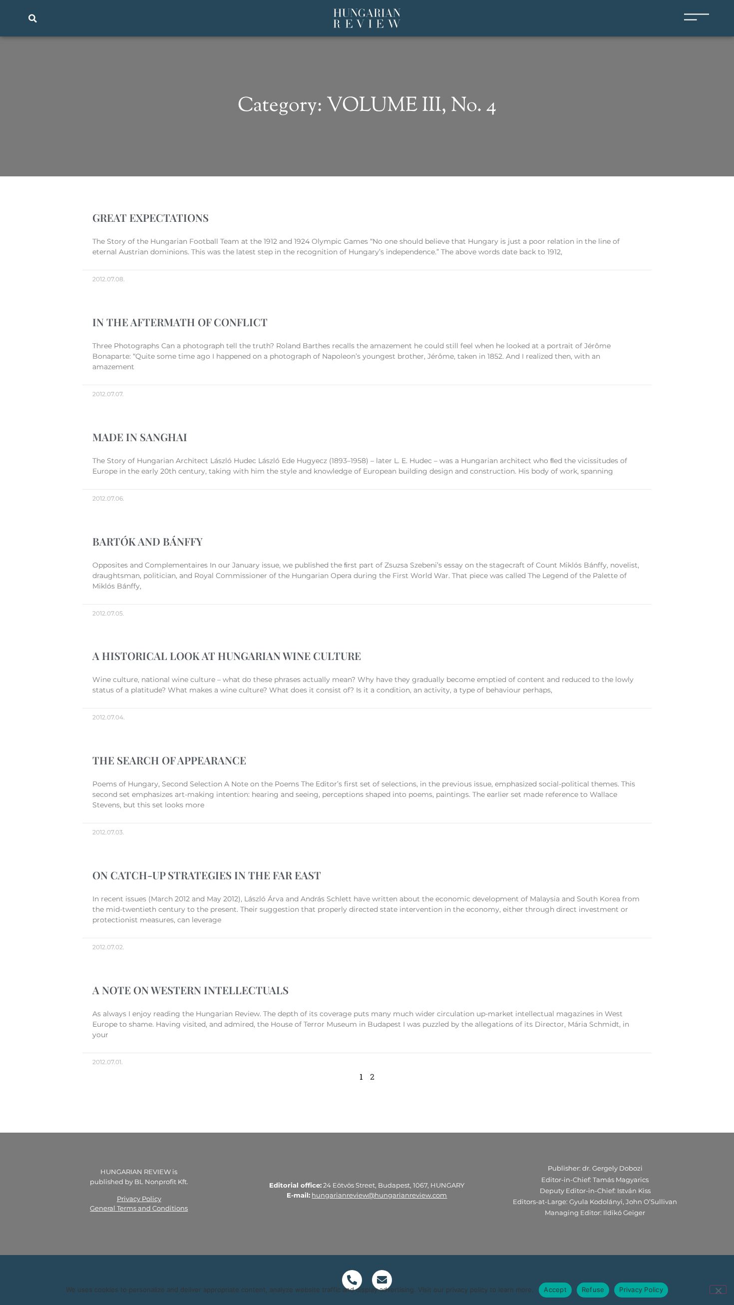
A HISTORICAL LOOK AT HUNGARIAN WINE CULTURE (226, 655)
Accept (555, 1290)
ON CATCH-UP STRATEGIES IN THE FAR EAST (206, 875)
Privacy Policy (139, 1199)
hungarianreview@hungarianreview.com (379, 1195)
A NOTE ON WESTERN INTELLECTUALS (190, 990)
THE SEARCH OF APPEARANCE (169, 760)
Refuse (593, 1290)
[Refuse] (718, 1289)
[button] (32, 18)
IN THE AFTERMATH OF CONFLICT (180, 322)
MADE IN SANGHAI (139, 437)
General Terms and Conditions (139, 1208)
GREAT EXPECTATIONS (150, 217)
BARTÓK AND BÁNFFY (147, 541)
